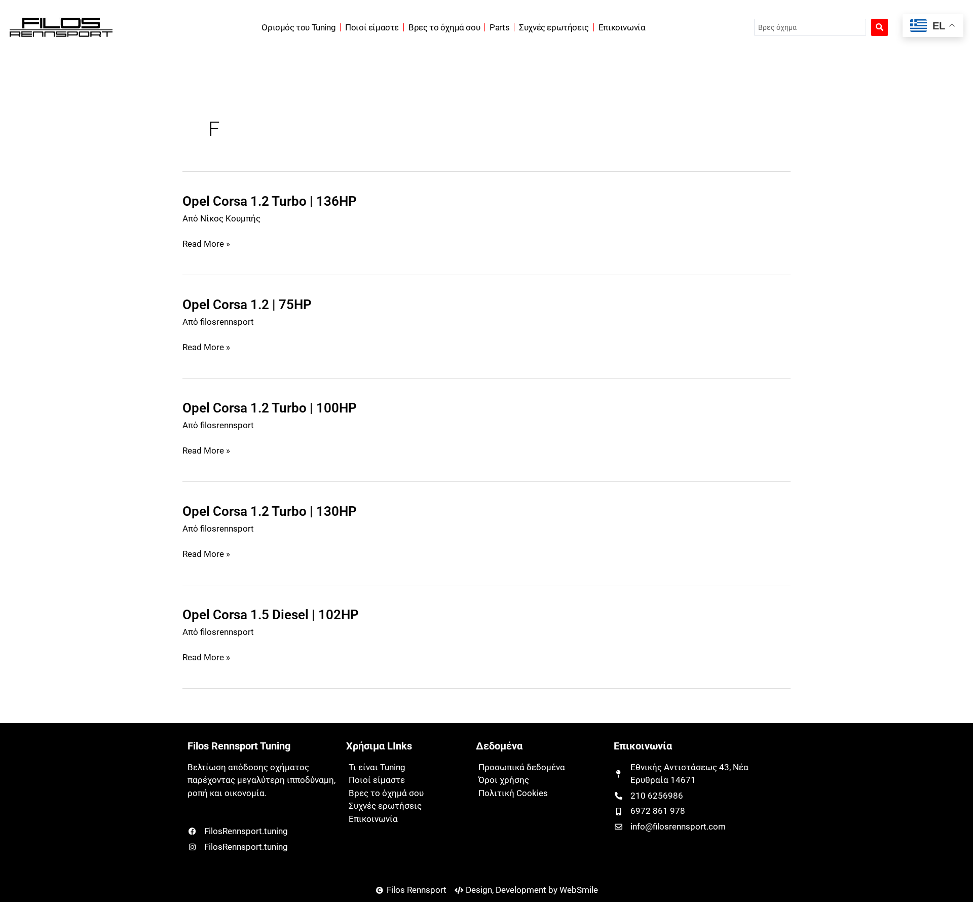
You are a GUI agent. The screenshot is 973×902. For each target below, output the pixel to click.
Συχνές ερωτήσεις (554, 27)
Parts (499, 27)
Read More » (206, 244)
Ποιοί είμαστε (372, 27)
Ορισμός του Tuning (298, 27)
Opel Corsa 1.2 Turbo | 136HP (269, 201)
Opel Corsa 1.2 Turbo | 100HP (269, 408)
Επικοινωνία (622, 27)
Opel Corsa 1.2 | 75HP (247, 304)
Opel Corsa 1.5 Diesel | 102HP (270, 614)
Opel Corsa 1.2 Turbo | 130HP (269, 511)
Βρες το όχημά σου (444, 27)
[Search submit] (879, 27)
